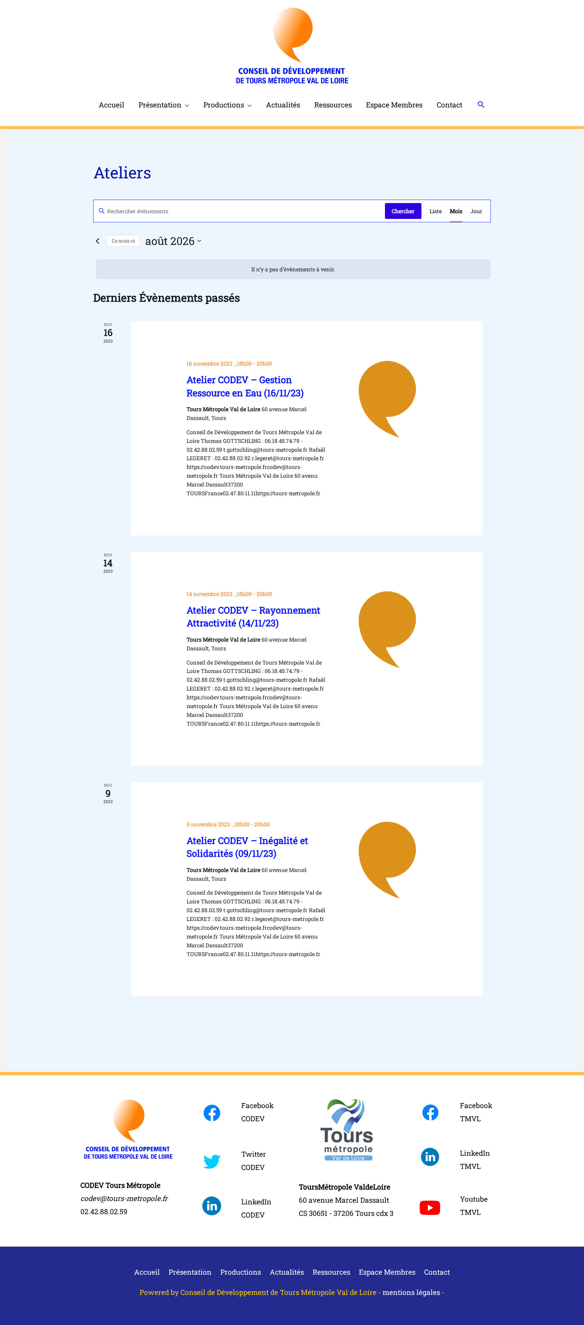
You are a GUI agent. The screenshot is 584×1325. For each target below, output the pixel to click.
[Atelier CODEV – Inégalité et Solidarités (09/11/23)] (387, 860)
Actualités (283, 104)
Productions (223, 104)
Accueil (111, 104)
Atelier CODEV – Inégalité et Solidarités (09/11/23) (247, 846)
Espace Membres (394, 104)
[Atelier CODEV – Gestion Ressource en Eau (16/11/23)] (387, 399)
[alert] (293, 269)
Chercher (403, 211)
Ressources (333, 104)
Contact (449, 104)
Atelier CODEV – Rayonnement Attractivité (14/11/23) (253, 616)
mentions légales (411, 1292)
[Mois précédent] (97, 241)
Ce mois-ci (123, 241)
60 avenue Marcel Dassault (344, 1200)
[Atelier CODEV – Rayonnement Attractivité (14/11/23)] (387, 630)
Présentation (160, 104)
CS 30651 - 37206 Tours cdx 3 (346, 1213)
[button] (481, 104)
